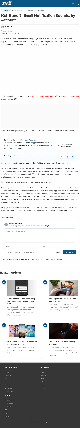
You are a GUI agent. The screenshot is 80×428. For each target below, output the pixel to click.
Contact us (8, 385)
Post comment (69, 252)
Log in (47, 226)
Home (6, 10)
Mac (42, 379)
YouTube (7, 379)
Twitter (7, 372)
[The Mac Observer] (6, 3)
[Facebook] (73, 156)
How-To (43, 375)
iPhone (43, 382)
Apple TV (8, 407)
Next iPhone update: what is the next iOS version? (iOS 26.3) (22, 343)
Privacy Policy (9, 391)
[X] (62, 156)
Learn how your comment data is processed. (47, 259)
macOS (7, 413)
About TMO (8, 388)
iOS (13, 10)
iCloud (7, 416)
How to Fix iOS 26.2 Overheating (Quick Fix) (62, 343)
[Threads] (67, 156)
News (43, 372)
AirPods (43, 388)
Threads (7, 382)
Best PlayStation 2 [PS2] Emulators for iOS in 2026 (62, 300)
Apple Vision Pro (10, 400)
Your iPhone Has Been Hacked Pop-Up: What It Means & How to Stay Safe (21, 301)
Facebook (8, 375)
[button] (73, 3)
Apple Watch (9, 404)
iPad (42, 385)
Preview (57, 252)
